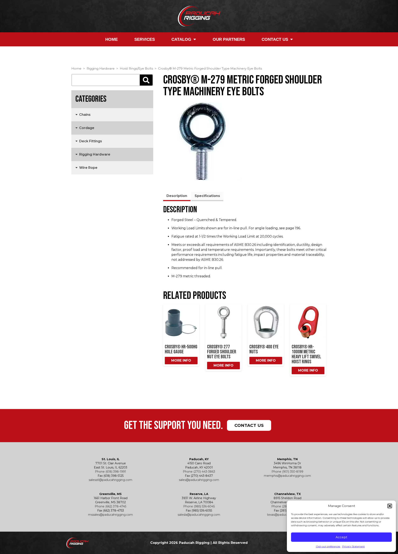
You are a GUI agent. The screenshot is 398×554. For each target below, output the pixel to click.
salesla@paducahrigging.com (199, 515)
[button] (390, 506)
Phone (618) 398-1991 (110, 471)
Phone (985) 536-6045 (199, 506)
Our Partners (229, 39)
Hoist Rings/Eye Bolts (136, 68)
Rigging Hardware (101, 68)
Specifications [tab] (207, 196)
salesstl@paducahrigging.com (110, 480)
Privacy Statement (353, 546)
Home (111, 39)
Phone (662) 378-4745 (110, 506)
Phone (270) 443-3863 (199, 471)
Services (144, 39)
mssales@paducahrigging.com (110, 515)
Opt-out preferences (328, 546)
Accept (341, 537)
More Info (181, 360)
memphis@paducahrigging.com (287, 476)
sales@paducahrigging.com (199, 480)
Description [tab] (176, 196)
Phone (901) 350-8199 (287, 471)
